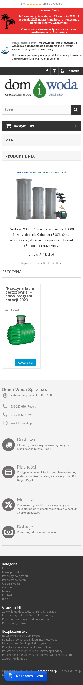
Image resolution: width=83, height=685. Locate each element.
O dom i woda (11, 583)
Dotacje (25, 527)
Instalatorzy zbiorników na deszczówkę (27, 615)
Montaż (25, 499)
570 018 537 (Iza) (21, 414)
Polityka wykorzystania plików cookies (27, 647)
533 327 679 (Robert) (23, 406)
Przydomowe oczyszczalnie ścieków (25, 619)
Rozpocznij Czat (29, 676)
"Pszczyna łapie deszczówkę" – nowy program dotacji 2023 (19, 294)
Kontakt (74, 70)
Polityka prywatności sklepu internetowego (29, 639)
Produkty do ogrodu (15, 576)
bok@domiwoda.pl (21, 423)
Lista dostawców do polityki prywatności (27, 643)
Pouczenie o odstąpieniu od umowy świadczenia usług (37, 655)
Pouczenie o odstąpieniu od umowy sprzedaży (32, 651)
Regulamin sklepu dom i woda (21, 636)
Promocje (8, 568)
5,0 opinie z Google (41, 3)
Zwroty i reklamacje (14, 658)
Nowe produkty (12, 572)
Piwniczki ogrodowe (15, 623)
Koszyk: (24, 126)
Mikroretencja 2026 (24, 42)
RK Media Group (70, 671)
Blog (5, 599)
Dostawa (26, 439)
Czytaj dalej (25, 363)
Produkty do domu (14, 580)
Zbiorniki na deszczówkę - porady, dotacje (29, 611)
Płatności (26, 467)
